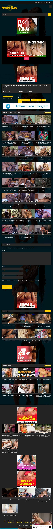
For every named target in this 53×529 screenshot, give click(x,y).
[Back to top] (49, 525)
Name (3, 266)
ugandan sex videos (39, 522)
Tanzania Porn (33, 525)
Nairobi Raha (7, 521)
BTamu (23, 95)
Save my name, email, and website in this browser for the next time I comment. (21, 280)
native (40, 99)
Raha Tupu (40, 521)
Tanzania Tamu (32, 521)
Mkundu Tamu (19, 522)
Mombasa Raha (28, 522)
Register (49, 2)
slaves (20, 101)
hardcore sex (27, 99)
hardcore (20, 99)
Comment (4, 250)
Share (30, 91)
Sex (44, 99)
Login (45, 2)
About (21, 91)
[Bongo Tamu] (26, 8)
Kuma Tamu (23, 521)
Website (3, 275)
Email (3, 270)
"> (16, 33)
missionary (34, 99)
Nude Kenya (16, 521)
